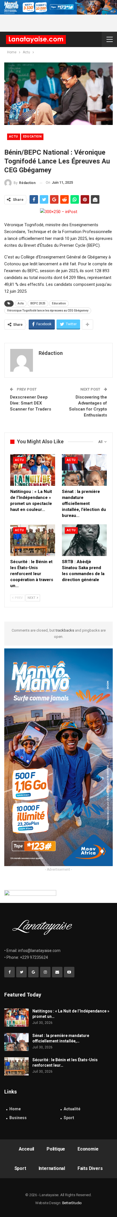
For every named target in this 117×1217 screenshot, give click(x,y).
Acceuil (26, 1149)
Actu (13, 136)
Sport (69, 1117)
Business (18, 1117)
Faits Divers (90, 1168)
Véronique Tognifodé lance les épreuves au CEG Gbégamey (47, 310)
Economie (88, 1149)
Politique (56, 1149)
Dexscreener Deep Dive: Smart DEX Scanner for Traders (30, 403)
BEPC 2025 (37, 303)
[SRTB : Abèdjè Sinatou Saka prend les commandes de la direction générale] (84, 540)
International (52, 1168)
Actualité (72, 1109)
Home (15, 1109)
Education (32, 136)
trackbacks (65, 630)
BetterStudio (72, 1203)
